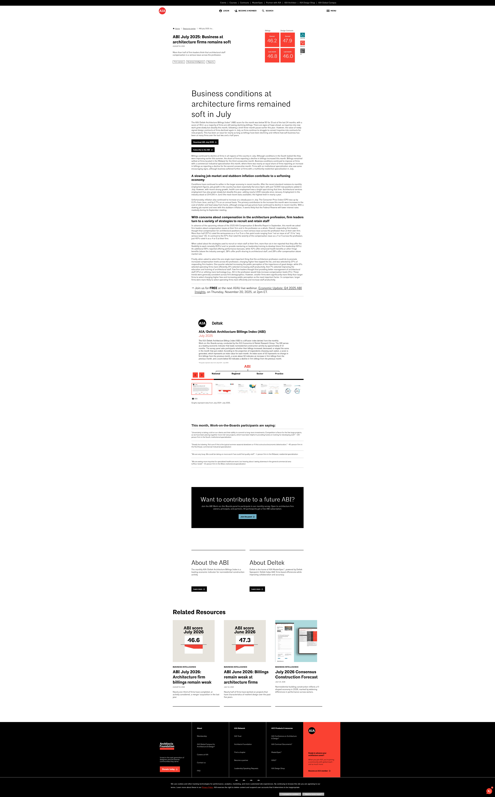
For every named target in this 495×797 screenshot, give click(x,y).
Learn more (197, 589)
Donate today (168, 769)
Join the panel (246, 517)
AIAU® (274, 760)
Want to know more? (313, 794)
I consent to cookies (290, 794)
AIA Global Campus (327, 3)
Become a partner (241, 760)
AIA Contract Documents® (281, 744)
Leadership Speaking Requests (246, 769)
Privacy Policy (207, 787)
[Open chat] (489, 791)
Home (177, 29)
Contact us (201, 763)
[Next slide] (201, 375)
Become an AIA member (318, 771)
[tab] (202, 379)
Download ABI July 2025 (203, 142)
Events (223, 3)
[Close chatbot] (492, 788)
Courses (233, 3)
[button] (201, 389)
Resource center (189, 29)
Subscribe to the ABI (201, 150)
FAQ (198, 771)
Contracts (244, 3)
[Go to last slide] (195, 375)
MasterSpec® (276, 752)
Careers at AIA (202, 755)
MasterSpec (257, 3)
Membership (202, 736)
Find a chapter (239, 752)
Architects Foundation (243, 744)
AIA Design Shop (307, 3)
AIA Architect (290, 3)
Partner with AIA (273, 3)
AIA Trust (237, 736)
